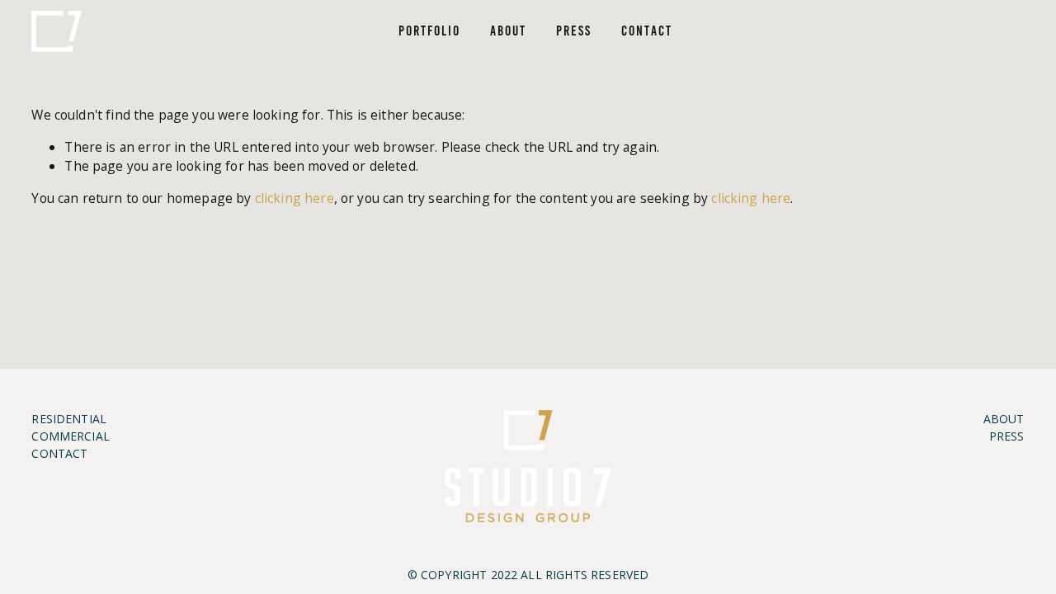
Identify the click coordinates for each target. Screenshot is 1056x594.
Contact (646, 30)
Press (574, 30)
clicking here (294, 198)
